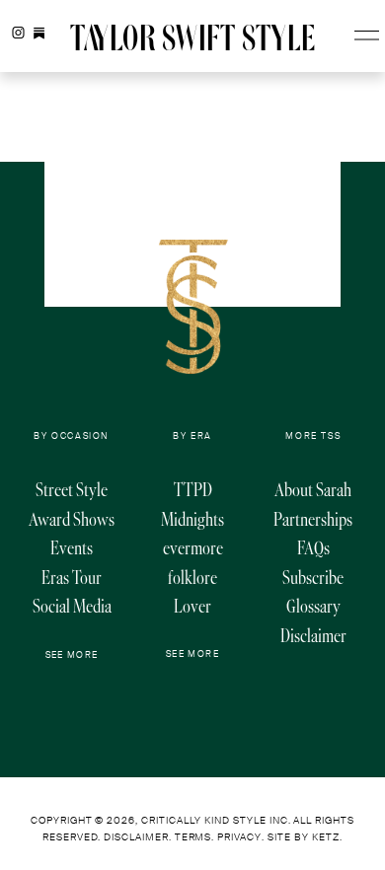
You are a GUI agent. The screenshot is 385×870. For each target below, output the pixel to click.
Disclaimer (313, 635)
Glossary (313, 606)
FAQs (313, 548)
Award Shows (72, 519)
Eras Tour (71, 577)
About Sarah (312, 489)
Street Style (72, 489)
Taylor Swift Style (193, 39)
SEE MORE (72, 655)
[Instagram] (18, 32)
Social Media (72, 606)
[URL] (39, 32)
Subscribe (313, 577)
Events (71, 548)
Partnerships (312, 519)
